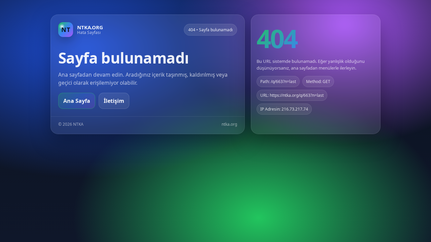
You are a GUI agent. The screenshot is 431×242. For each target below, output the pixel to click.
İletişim (114, 101)
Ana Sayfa (76, 101)
